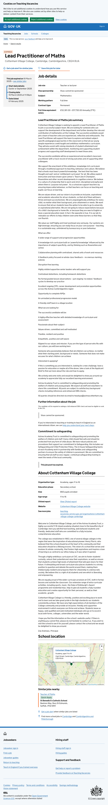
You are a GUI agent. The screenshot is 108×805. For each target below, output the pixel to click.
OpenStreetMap (92, 684)
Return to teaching (11, 762)
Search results (16, 44)
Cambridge (67, 716)
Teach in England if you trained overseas (20, 767)
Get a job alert (47, 711)
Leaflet (78, 684)
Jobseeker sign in (10, 748)
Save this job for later (50, 68)
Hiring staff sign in (63, 748)
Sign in (102, 26)
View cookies (61, 20)
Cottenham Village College (65, 650)
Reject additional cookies (42, 19)
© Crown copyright (96, 798)
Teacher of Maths (47, 694)
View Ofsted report (68, 501)
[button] (71, 664)
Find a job (7, 753)
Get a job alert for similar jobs (20, 68)
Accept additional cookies (16, 19)
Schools (34, 33)
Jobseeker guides (10, 757)
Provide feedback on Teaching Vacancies (73, 773)
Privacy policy (18, 785)
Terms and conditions (35, 785)
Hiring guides (61, 753)
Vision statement (10, 788)
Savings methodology (68, 785)
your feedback (30, 39)
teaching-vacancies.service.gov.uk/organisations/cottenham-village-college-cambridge (82, 514)
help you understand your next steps (78, 425)
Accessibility (52, 785)
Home (5, 44)
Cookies (6, 785)
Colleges (45, 33)
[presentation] (71, 664)
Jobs (26, 33)
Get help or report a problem (68, 768)
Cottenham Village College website (75, 506)
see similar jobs (19, 81)
